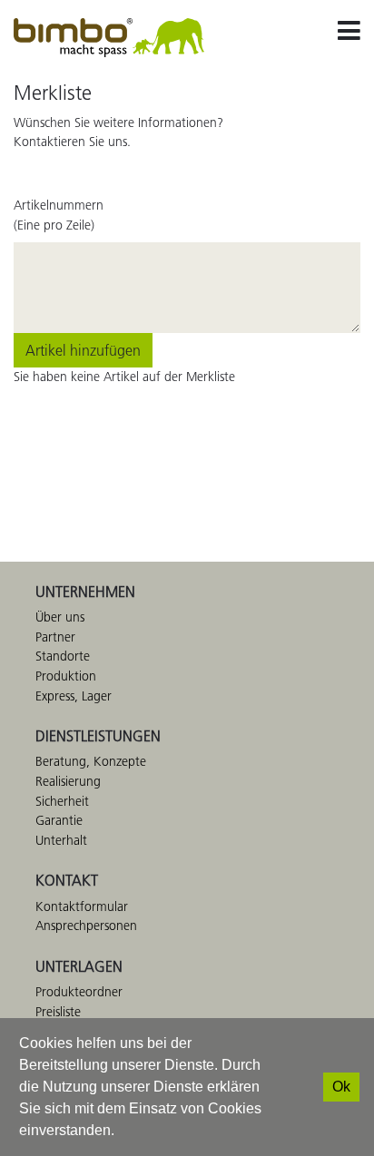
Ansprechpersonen (86, 925)
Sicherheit (62, 801)
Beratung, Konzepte (90, 761)
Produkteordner (79, 992)
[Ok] (341, 1087)
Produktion (65, 676)
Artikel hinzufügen (83, 350)
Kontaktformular (81, 906)
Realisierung (68, 781)
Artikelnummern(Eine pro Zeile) (58, 215)
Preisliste (58, 1012)
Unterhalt (61, 840)
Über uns (59, 617)
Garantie (59, 820)
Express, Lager (73, 696)
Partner (55, 637)
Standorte (62, 656)
